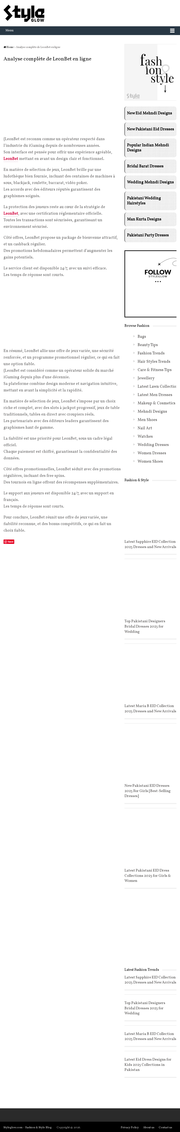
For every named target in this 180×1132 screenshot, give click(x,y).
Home (10, 47)
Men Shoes (147, 420)
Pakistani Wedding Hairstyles (144, 201)
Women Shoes (150, 461)
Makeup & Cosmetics (156, 403)
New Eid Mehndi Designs (149, 113)
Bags (142, 337)
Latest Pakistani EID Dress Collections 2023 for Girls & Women (147, 876)
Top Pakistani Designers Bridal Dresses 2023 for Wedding (144, 626)
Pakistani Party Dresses (148, 235)
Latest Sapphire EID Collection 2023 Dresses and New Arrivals (150, 544)
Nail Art (145, 428)
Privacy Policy (130, 1128)
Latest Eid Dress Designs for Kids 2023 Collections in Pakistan (147, 1065)
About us (148, 1128)
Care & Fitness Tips (155, 370)
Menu (9, 30)
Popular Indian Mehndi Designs (148, 148)
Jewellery (146, 378)
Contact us (165, 1128)
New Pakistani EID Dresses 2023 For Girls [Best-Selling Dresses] (147, 791)
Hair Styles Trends (154, 361)
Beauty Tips (148, 345)
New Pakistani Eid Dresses (150, 129)
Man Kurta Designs (144, 219)
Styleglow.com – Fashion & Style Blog (28, 1128)
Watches (145, 436)
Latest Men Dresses (155, 395)
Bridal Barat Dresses (145, 166)
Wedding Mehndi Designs (150, 182)
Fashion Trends (151, 353)
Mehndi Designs (152, 411)
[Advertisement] (62, 99)
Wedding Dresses (153, 445)
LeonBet (11, 159)
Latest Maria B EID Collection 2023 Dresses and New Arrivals (150, 709)
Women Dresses (152, 453)
